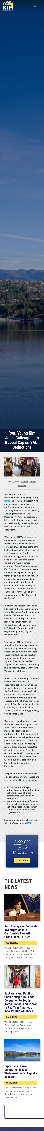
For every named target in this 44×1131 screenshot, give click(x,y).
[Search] (35, 6)
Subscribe (22, 860)
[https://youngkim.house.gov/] (8, 6)
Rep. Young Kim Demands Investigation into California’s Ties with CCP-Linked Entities (20, 931)
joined (7, 501)
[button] (39, 6)
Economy (25, 481)
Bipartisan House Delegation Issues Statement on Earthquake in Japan (20, 1071)
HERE (29, 823)
